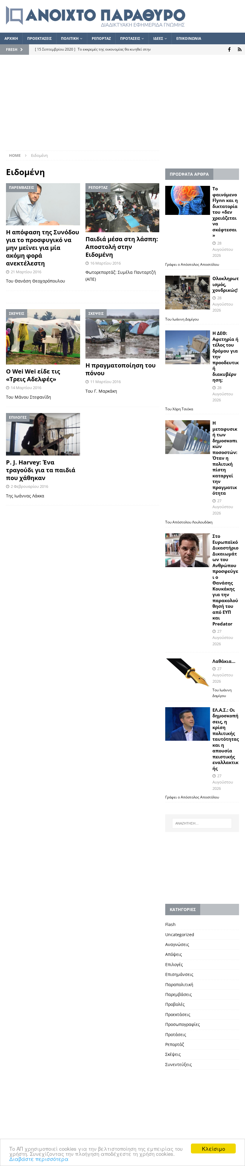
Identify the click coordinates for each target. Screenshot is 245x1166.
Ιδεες (158, 38)
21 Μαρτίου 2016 (26, 271)
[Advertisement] (122, 106)
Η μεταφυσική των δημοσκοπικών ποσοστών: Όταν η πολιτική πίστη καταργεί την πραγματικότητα (224, 458)
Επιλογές (174, 964)
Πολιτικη (70, 38)
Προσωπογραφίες (182, 1024)
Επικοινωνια (188, 38)
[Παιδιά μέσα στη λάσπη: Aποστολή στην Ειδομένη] (122, 207)
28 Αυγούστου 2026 (222, 249)
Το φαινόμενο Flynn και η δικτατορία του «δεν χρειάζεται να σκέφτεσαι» (225, 212)
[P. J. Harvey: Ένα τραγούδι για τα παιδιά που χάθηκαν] (43, 434)
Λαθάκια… (223, 661)
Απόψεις (173, 954)
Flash (170, 924)
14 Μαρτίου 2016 (26, 387)
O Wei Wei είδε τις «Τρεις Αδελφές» (33, 375)
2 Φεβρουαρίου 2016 (29, 486)
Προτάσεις (175, 1034)
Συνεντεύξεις (178, 1064)
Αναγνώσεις (177, 944)
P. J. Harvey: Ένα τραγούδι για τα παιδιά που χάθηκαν (40, 470)
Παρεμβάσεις (178, 994)
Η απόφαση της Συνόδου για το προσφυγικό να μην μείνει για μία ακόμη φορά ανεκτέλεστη (42, 247)
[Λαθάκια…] (187, 673)
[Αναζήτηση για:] (202, 823)
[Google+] (240, 49)
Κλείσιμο (213, 1148)
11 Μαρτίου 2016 (105, 381)
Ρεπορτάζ (174, 1044)
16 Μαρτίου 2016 (105, 263)
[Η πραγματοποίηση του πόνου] (122, 334)
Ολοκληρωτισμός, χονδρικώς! (225, 284)
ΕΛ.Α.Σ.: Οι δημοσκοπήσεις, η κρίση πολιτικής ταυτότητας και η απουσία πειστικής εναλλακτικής (225, 739)
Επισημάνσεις (179, 974)
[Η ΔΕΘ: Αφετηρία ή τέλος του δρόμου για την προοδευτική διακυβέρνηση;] (187, 347)
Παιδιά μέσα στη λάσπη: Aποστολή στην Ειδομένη (121, 247)
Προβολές (175, 1004)
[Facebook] (229, 49)
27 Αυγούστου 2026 (222, 507)
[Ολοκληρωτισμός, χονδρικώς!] (187, 292)
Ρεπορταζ (101, 38)
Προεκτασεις (39, 38)
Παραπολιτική (179, 984)
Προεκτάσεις (177, 1014)
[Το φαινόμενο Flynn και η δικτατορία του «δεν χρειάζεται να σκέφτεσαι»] (187, 200)
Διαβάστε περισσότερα (38, 1158)
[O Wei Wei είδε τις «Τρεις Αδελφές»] (43, 337)
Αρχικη (11, 38)
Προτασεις (130, 38)
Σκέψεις (173, 1054)
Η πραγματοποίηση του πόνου (120, 369)
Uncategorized (179, 934)
